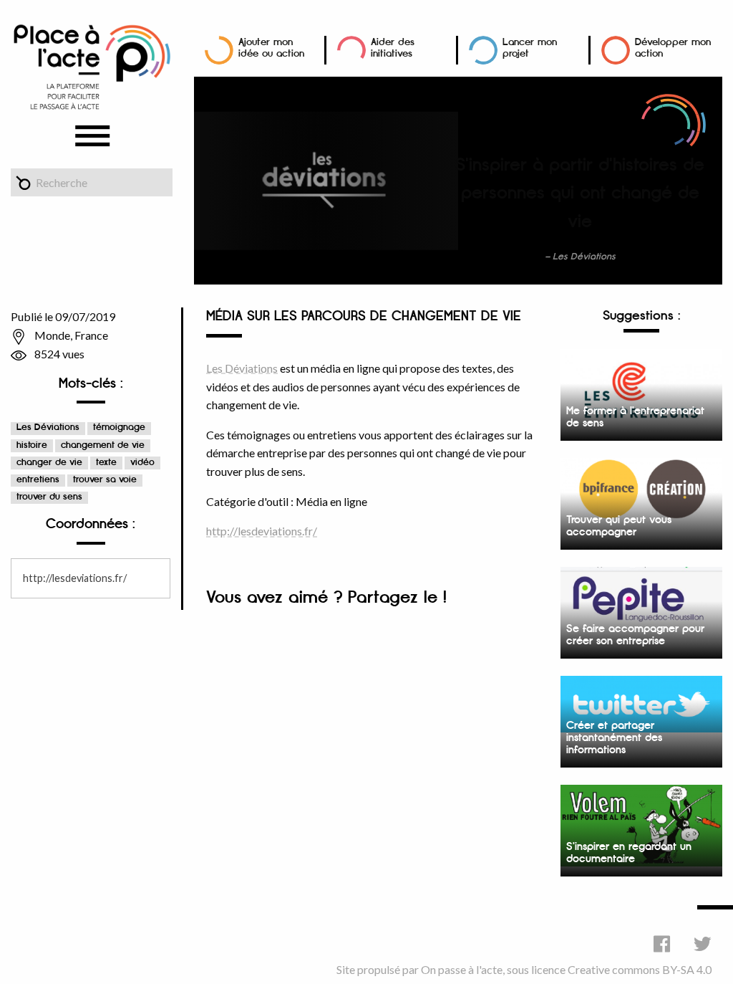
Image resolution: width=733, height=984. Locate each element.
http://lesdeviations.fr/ (75, 578)
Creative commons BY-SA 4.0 (640, 969)
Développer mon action (673, 47)
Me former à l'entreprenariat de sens (635, 417)
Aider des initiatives (392, 47)
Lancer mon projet (530, 47)
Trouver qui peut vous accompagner (618, 526)
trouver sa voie (105, 479)
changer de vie (49, 462)
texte (106, 462)
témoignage (119, 427)
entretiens (37, 479)
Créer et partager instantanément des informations (614, 737)
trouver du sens (49, 497)
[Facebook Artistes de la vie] (662, 943)
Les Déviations (47, 427)
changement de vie (103, 445)
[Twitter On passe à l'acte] (702, 943)
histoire (31, 445)
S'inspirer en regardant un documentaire (628, 853)
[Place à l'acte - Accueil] (92, 65)
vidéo (142, 462)
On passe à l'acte (462, 969)
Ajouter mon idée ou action (271, 47)
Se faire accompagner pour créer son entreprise (635, 635)
